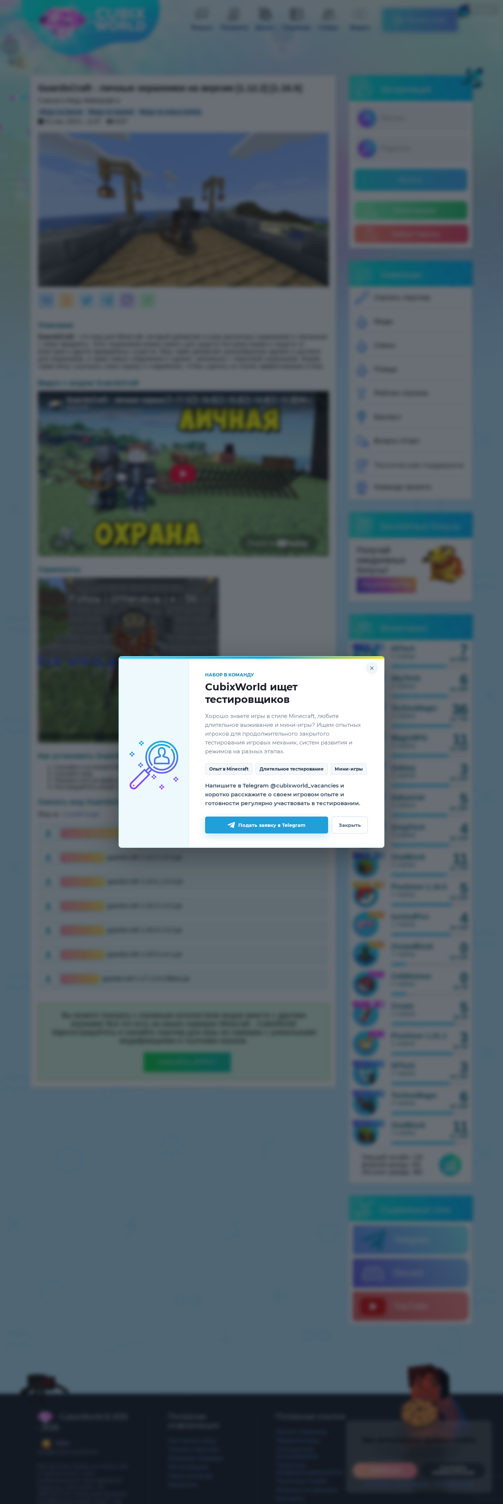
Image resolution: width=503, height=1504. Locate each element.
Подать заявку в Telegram (272, 825)
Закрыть (350, 825)
